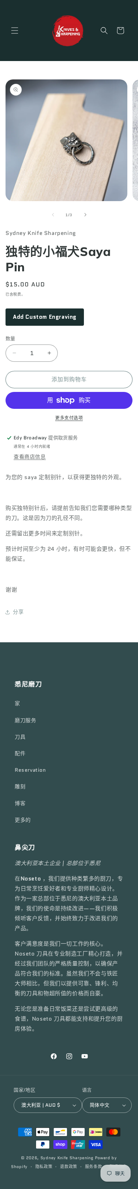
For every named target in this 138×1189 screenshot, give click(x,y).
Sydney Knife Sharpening (67, 1158)
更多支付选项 (69, 418)
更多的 (23, 820)
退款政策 (68, 1167)
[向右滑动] (85, 215)
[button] (15, 30)
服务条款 (93, 1167)
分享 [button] (18, 611)
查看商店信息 (30, 456)
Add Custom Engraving (45, 317)
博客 (20, 803)
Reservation (30, 770)
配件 (20, 753)
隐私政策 (44, 1167)
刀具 (20, 736)
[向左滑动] (53, 215)
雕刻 (20, 786)
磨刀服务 (25, 720)
